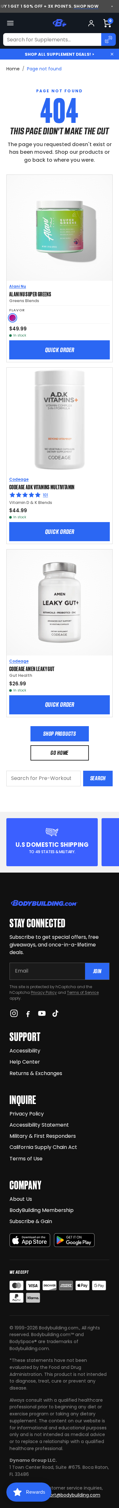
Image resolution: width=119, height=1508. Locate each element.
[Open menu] (10, 23)
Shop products (59, 733)
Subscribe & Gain (31, 1221)
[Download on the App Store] (30, 1240)
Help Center (25, 1062)
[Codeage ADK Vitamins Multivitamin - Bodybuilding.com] (59, 421)
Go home (59, 752)
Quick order (59, 350)
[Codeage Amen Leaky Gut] (59, 602)
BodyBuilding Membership (42, 1210)
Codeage (19, 479)
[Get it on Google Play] (74, 1240)
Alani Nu (17, 286)
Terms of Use (26, 1158)
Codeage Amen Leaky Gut (31, 668)
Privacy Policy (44, 992)
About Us (21, 1199)
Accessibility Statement (39, 1125)
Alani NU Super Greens (30, 294)
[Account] (91, 23)
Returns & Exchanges (36, 1073)
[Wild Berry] (12, 318)
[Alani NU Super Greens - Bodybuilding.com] (59, 228)
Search (98, 778)
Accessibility (25, 1050)
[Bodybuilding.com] (59, 23)
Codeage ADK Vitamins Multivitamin (42, 487)
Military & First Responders (43, 1136)
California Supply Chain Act (43, 1147)
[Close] (112, 54)
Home (13, 69)
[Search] (108, 39)
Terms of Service (83, 992)
